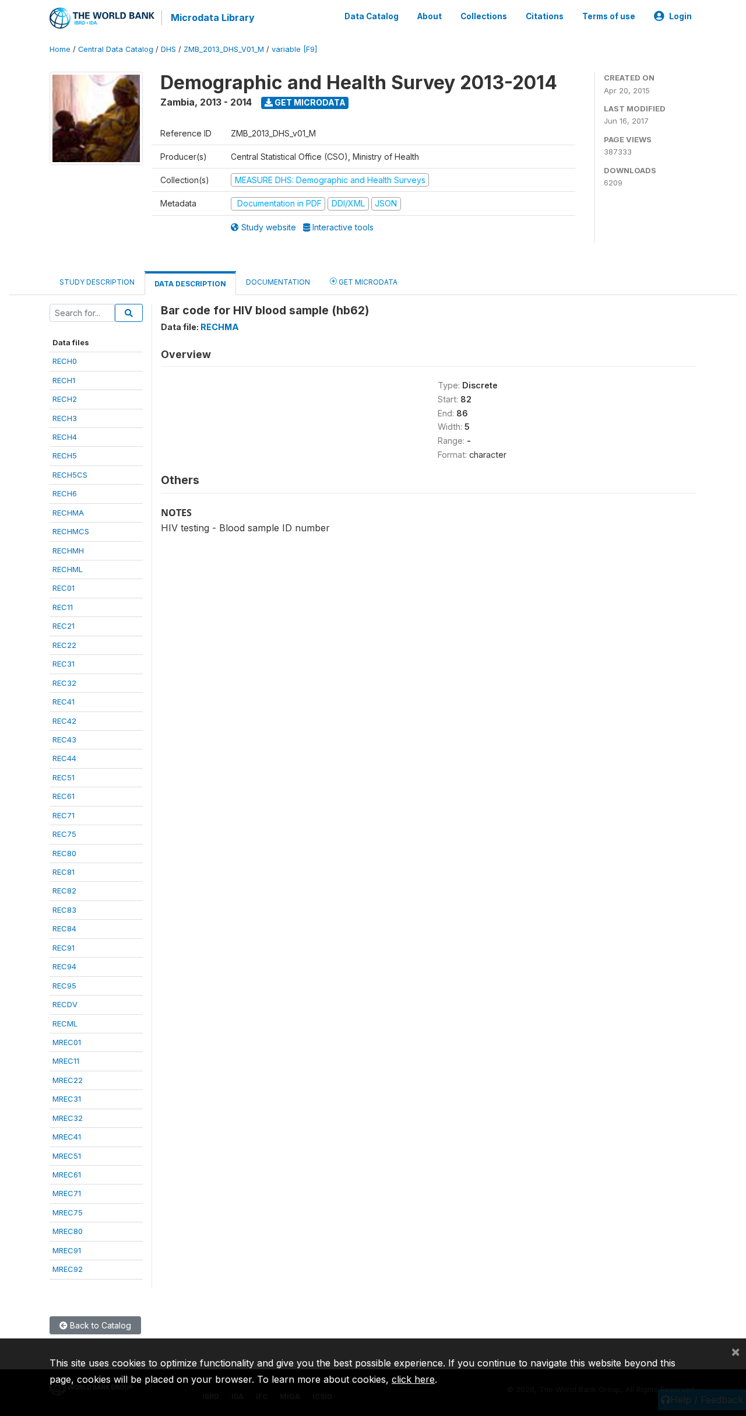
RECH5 (64, 455)
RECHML (67, 569)
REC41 (63, 701)
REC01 (63, 588)
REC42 (64, 720)
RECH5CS (69, 474)
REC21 (63, 625)
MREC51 (66, 1156)
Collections (483, 16)
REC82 (64, 890)
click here (413, 1379)
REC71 (63, 815)
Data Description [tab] (190, 283)
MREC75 (67, 1212)
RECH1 (63, 380)
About (429, 16)
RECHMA (68, 512)
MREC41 (66, 1136)
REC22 (64, 645)
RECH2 (64, 399)
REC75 (64, 834)
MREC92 (67, 1269)
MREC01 (66, 1042)
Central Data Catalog (115, 49)
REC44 (64, 758)
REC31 (63, 663)
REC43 (64, 739)
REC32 (64, 683)
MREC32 (67, 1118)
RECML (65, 1023)
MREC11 (65, 1060)
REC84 (64, 928)
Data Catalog (371, 16)
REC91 (63, 947)
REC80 (64, 853)
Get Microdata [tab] (367, 282)
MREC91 (66, 1250)
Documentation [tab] (278, 282)
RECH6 (64, 493)
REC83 (64, 909)
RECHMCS (70, 531)
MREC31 (66, 1098)
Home (60, 49)
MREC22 (67, 1080)
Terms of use (608, 16)
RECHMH (68, 550)
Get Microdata (309, 102)
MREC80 (67, 1231)
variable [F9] (294, 49)
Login (680, 16)
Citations (545, 16)
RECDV (65, 1004)
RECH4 (64, 436)
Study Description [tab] (97, 282)
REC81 (63, 872)
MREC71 (66, 1193)
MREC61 (66, 1174)
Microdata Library (213, 17)
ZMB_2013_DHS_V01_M (224, 49)
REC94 (64, 966)
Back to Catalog (99, 1325)
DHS (168, 49)
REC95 (64, 985)
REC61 (63, 796)
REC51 (63, 777)
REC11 (62, 607)
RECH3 (64, 418)
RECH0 (64, 361)
